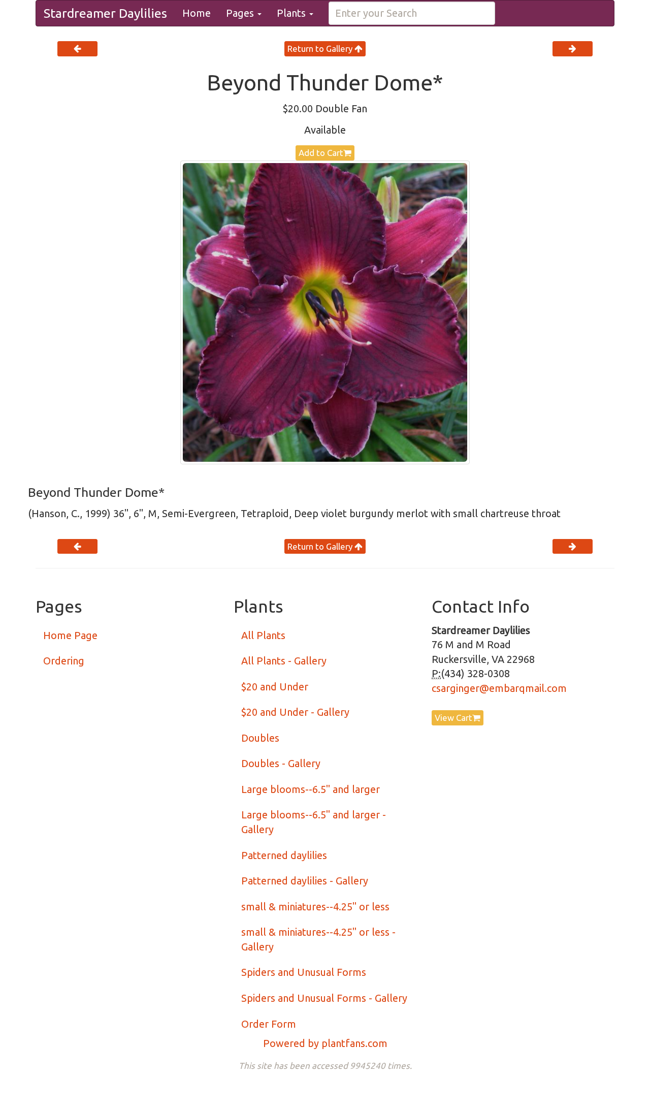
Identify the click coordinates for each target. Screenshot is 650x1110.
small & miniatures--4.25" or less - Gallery (318, 939)
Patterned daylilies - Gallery (304, 880)
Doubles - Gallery (280, 763)
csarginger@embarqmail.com (499, 688)
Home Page (70, 635)
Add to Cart (321, 152)
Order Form (268, 1024)
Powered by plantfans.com (325, 1043)
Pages (241, 13)
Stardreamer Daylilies (105, 13)
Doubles (260, 738)
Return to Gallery (320, 48)
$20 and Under (274, 686)
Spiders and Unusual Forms (303, 972)
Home (196, 13)
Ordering (63, 661)
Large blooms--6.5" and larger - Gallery (313, 822)
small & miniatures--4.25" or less (315, 906)
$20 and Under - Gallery (295, 712)
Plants (292, 13)
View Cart (453, 717)
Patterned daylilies (284, 855)
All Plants (263, 635)
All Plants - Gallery (284, 661)
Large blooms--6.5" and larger (310, 789)
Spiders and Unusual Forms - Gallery (324, 998)
